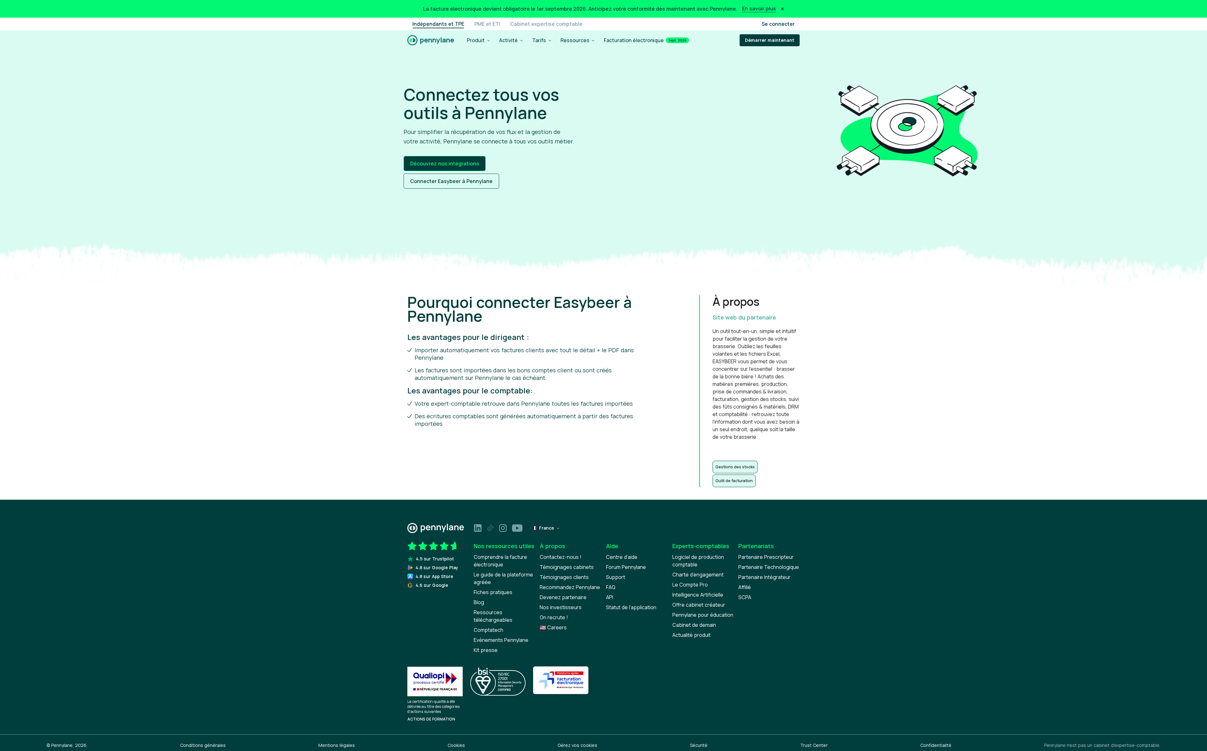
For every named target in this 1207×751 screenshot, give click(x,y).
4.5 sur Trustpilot (435, 559)
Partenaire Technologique (768, 567)
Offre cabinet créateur (698, 604)
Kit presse (486, 650)
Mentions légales (336, 745)
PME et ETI (487, 23)
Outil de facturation (734, 480)
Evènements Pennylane (501, 640)
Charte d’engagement (698, 574)
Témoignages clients (564, 577)
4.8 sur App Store (434, 576)
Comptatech (488, 629)
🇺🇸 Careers (553, 627)
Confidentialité (935, 745)
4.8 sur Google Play (437, 567)
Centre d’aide (621, 557)
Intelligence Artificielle (697, 594)
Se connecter (778, 23)
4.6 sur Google (432, 585)
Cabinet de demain (694, 624)
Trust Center (814, 745)
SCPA (744, 597)
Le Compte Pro (690, 584)
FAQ (610, 587)
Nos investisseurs (560, 607)
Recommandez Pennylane (570, 587)
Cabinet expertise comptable (546, 23)
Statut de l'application (631, 607)
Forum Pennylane (626, 567)
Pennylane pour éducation (702, 614)
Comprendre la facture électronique (500, 561)
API (609, 597)
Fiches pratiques (493, 592)
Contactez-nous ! (560, 557)
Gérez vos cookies (577, 745)
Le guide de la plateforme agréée (503, 578)
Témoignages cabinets (567, 567)
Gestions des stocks (735, 467)
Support (615, 577)
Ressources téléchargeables (493, 616)
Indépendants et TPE (438, 23)
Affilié (744, 587)
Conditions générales (203, 745)
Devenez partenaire (563, 597)
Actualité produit (691, 634)
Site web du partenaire (744, 317)
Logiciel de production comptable (698, 561)
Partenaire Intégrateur (764, 577)
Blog (479, 602)
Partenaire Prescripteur (766, 557)
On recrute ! (554, 617)
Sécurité (699, 745)
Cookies (456, 745)
